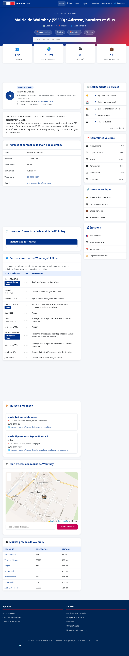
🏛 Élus (60, 32)
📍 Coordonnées (43, 32)
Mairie (61, 3)
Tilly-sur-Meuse (11, 560)
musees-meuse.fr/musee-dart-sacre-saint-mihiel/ (31, 427)
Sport (77, 3)
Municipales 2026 (95, 242)
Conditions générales (12, 617)
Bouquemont (10, 554)
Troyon (7, 565)
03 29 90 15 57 (33, 177)
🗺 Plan (89, 32)
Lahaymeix (9, 582)
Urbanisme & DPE (95, 217)
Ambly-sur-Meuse (12, 588)
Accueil (56, 13)
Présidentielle (93, 235)
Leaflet (52, 521)
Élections (70, 621)
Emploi (84, 3)
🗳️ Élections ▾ (119, 4)
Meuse (63, 13)
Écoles (69, 3)
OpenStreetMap (63, 521)
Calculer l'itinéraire (67, 527)
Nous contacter (9, 613)
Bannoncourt (10, 576)
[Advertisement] (64, 72)
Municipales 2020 (45, 101)
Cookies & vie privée (11, 621)
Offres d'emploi (94, 210)
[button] (44, 496)
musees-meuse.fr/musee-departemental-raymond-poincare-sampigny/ (39, 450)
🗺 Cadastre (106, 3)
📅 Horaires (74, 32)
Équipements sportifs (97, 204)
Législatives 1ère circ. (97, 255)
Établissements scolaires (76, 613)
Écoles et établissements (98, 197)
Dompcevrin (10, 571)
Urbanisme (94, 3)
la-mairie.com (46, 640)
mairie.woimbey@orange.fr (39, 183)
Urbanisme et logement (76, 630)
